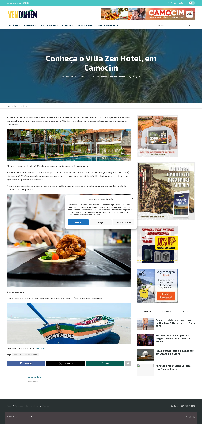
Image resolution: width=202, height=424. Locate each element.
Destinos (29, 25)
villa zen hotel (31, 355)
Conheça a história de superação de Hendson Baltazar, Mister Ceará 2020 (175, 323)
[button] (132, 199)
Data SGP (46, 406)
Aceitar (78, 222)
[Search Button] (190, 25)
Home (9, 106)
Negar (101, 222)
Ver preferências (123, 222)
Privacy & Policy (32, 406)
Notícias (13, 25)
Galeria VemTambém (108, 25)
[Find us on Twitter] (175, 3)
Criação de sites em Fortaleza (24, 417)
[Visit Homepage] (22, 14)
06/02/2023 (86, 77)
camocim (18, 355)
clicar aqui (40, 348)
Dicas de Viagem (48, 25)
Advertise (19, 406)
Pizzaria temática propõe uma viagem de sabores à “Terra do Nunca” (173, 338)
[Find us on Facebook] (168, 3)
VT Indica (66, 25)
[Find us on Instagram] (171, 3)
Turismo (121, 77)
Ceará (97, 77)
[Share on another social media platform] (128, 363)
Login (183, 3)
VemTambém (70, 77)
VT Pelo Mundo (85, 25)
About (9, 406)
